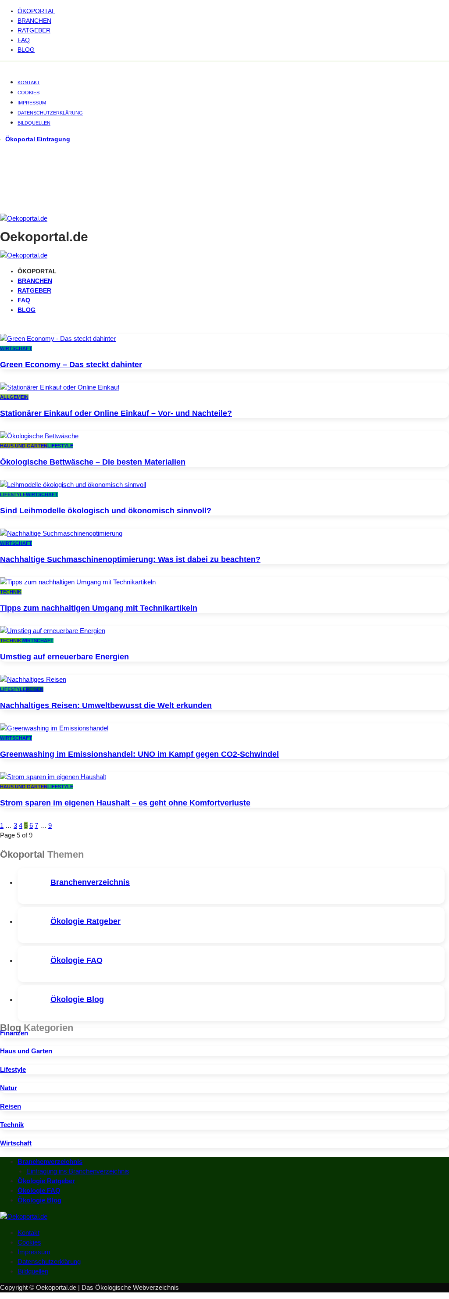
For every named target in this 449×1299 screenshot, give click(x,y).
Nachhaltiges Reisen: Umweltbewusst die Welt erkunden (106, 705)
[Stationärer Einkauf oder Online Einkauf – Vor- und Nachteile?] (59, 387)
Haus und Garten (23, 445)
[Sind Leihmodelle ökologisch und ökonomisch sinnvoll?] (73, 484)
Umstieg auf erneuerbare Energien (64, 656)
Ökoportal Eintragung (37, 139)
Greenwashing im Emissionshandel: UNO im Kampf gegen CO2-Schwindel (139, 754)
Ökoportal (36, 10)
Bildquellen (34, 122)
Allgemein (14, 397)
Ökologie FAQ (76, 960)
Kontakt (29, 82)
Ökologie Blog (77, 999)
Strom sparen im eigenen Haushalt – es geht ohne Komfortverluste (125, 802)
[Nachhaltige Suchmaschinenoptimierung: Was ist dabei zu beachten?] (61, 533)
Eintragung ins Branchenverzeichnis (77, 1171)
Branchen (34, 20)
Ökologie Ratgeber (85, 921)
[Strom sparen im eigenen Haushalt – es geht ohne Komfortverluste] (53, 776)
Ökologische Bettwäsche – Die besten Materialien (92, 462)
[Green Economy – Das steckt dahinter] (58, 338)
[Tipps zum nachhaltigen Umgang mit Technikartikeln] (78, 582)
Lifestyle (60, 445)
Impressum (32, 102)
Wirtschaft (16, 348)
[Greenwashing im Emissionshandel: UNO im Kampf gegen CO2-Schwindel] (54, 728)
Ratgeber (34, 30)
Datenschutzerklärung (50, 112)
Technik (10, 591)
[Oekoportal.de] (23, 218)
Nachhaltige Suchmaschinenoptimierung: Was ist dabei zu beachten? (130, 559)
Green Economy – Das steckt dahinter (71, 364)
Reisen (34, 689)
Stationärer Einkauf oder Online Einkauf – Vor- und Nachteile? (116, 413)
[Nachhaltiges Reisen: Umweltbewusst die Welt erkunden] (33, 679)
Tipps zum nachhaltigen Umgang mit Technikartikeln (98, 608)
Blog (26, 49)
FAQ (24, 39)
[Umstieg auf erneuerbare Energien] (52, 630)
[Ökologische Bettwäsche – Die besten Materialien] (39, 436)
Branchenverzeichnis (90, 882)
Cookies (28, 92)
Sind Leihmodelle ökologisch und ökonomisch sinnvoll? (105, 510)
